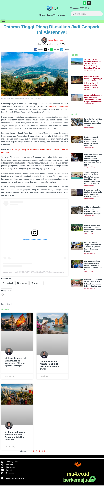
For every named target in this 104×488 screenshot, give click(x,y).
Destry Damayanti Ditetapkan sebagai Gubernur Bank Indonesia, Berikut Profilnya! (91, 141)
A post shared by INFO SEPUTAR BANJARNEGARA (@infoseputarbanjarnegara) (35, 272)
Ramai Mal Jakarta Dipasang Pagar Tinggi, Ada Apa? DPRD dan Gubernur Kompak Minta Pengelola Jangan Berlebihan (93, 82)
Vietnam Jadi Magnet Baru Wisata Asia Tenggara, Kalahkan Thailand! (15, 436)
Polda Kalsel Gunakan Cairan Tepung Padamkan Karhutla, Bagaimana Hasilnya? (92, 210)
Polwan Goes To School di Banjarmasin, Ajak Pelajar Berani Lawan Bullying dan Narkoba (93, 283)
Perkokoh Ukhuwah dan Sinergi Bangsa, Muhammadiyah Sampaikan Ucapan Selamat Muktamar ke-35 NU (93, 159)
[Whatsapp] (84, 3)
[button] (3, 21)
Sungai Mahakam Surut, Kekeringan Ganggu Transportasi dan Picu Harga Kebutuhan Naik (93, 98)
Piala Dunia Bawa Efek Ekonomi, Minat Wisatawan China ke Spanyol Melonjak (15, 362)
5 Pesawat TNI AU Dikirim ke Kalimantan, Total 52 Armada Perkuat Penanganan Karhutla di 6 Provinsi (92, 63)
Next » (46, 451)
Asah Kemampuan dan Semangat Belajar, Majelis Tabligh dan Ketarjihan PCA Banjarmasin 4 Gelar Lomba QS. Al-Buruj (92, 178)
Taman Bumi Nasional (58, 106)
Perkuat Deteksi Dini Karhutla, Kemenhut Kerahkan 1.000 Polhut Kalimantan (92, 228)
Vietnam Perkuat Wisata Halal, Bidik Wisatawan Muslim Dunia (49, 365)
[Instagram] (89, 3)
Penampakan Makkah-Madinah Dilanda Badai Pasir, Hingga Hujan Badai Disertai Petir (93, 193)
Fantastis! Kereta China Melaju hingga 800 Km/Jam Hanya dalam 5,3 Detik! (93, 122)
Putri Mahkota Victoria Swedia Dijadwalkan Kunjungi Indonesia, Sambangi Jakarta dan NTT (93, 265)
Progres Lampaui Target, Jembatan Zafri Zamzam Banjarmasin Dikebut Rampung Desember (93, 247)
